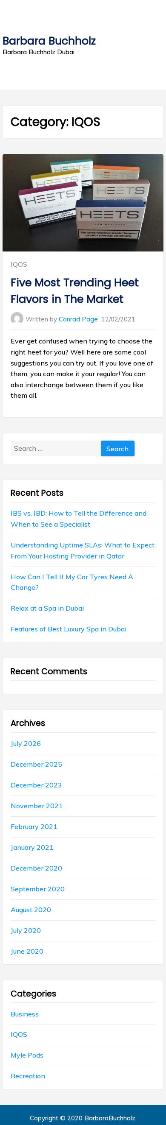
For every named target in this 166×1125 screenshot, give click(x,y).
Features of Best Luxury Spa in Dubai (68, 629)
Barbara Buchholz (49, 40)
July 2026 (26, 743)
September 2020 (38, 889)
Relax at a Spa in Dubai (47, 608)
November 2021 (37, 805)
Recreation (28, 1076)
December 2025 (36, 764)
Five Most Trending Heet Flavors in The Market (75, 290)
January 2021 (32, 847)
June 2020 (27, 951)
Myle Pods (27, 1055)
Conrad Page (78, 319)
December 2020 (36, 868)
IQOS (19, 264)
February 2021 (34, 826)
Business (25, 1014)
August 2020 (31, 909)
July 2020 (26, 930)
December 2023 (36, 785)
